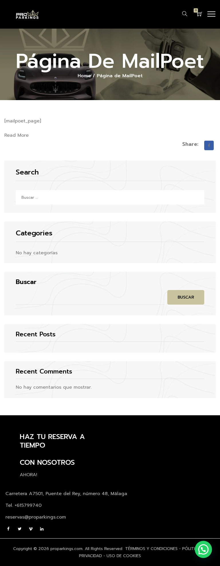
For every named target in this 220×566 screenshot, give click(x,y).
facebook (8, 529)
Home (84, 75)
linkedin (42, 529)
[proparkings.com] (27, 14)
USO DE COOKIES (124, 556)
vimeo (31, 529)
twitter (20, 529)
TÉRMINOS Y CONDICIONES (151, 549)
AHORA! (28, 474)
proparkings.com (66, 549)
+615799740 (28, 505)
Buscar (26, 282)
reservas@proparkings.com (35, 517)
